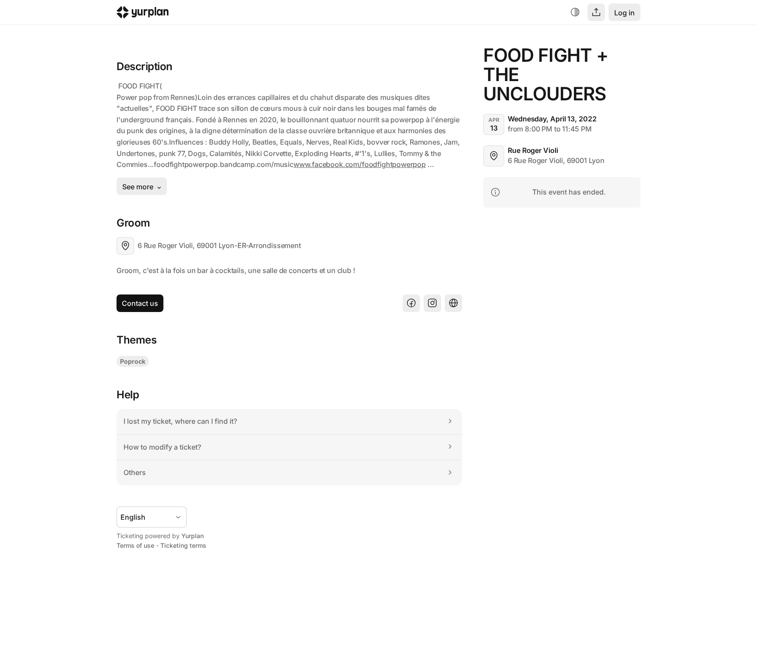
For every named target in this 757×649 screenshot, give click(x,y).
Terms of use (135, 545)
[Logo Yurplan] (143, 14)
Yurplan (192, 535)
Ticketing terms (183, 545)
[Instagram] (432, 303)
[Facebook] (411, 303)
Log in (624, 12)
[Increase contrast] (575, 12)
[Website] (453, 303)
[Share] (596, 12)
